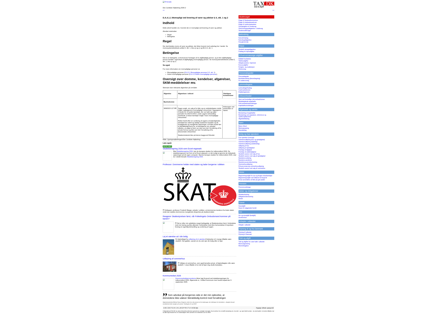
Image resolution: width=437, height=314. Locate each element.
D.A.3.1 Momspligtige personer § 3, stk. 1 (200, 72)
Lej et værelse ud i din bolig (175, 236)
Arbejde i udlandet (244, 225)
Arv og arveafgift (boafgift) (247, 215)
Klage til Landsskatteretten (247, 24)
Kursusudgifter (243, 65)
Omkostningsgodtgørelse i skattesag (251, 28)
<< (164, 10)
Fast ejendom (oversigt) (246, 137)
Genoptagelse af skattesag (247, 26)
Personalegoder (244, 76)
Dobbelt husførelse (245, 59)
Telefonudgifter (243, 61)
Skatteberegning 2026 (185, 151)
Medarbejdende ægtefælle (247, 101)
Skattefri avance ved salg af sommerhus (252, 168)
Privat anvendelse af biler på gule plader (252, 180)
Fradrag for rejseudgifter (246, 51)
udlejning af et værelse (197, 239)
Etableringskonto (244, 92)
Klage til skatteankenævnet (248, 22)
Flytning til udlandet (245, 232)
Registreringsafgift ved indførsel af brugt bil (253, 178)
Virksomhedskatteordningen (248, 103)
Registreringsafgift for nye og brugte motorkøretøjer (255, 175)
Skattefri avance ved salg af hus (249, 154)
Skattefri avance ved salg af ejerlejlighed (252, 156)
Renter (241, 198)
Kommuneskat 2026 (172, 276)
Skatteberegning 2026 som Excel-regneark (182, 149)
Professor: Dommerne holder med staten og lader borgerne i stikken (193, 164)
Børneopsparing (244, 128)
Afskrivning (242, 69)
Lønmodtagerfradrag (245, 88)
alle (197, 308)
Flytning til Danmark (245, 234)
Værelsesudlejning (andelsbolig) (249, 144)
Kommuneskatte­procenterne (185, 278)
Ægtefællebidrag (244, 119)
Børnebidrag (242, 130)
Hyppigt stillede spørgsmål (265, 308)
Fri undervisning (244, 80)
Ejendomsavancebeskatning (248, 162)
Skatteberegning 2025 (195, 157)
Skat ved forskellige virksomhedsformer (252, 99)
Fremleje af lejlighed (245, 150)
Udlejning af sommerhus (174, 259)
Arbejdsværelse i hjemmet (247, 63)
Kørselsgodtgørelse (245, 40)
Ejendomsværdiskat (245, 160)
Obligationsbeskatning (246, 196)
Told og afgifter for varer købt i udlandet (251, 242)
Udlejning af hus (244, 146)
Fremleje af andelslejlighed (247, 152)
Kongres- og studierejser (247, 67)
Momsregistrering (244, 244)
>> (273, 10)
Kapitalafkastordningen (246, 105)
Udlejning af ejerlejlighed (246, 148)
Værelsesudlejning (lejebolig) (248, 142)
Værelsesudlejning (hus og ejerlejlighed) (252, 139)
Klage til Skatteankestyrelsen (248, 20)
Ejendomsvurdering (245, 158)
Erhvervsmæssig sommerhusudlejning (251, 166)
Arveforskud (242, 217)
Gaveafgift (242, 206)
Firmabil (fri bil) (243, 42)
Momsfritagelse (244, 246)
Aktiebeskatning (244, 194)
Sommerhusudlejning (245, 164)
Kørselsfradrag (243, 38)
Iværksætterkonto (244, 90)
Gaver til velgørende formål (247, 208)
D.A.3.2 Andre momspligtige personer (203, 74)
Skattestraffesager (245, 30)
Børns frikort (243, 126)
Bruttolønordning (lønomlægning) (249, 78)
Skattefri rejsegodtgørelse (247, 49)
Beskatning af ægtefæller (247, 113)
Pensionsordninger (245, 187)
